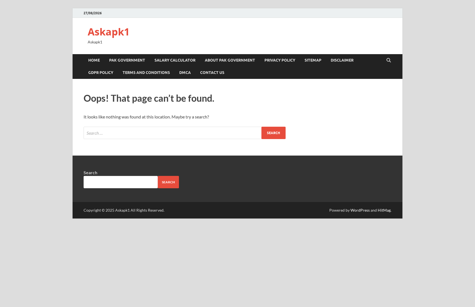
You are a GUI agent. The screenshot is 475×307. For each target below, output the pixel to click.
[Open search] (389, 60)
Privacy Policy (279, 60)
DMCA (185, 72)
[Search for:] (185, 133)
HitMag (384, 210)
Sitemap (313, 60)
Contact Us (212, 72)
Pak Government (127, 60)
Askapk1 (109, 31)
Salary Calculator (174, 60)
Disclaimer (342, 60)
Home (94, 60)
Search (90, 172)
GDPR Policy (100, 72)
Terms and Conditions (146, 72)
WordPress (360, 210)
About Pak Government (230, 60)
